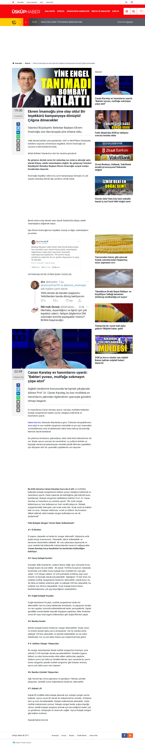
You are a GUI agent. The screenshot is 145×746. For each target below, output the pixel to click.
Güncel (61, 11)
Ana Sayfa (50, 11)
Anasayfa (55, 736)
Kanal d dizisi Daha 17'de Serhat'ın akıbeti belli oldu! (61, 21)
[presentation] (20, 22)
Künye (64, 736)
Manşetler (20, 2)
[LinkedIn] (18, 132)
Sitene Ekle (49, 2)
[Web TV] (126, 2)
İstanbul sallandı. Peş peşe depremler (56, 24)
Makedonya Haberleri (78, 11)
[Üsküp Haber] (26, 11)
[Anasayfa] (13, 2)
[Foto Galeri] (131, 2)
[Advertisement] (72, 43)
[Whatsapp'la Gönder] (18, 136)
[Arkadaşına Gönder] (18, 141)
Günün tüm (125, 22)
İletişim (71, 736)
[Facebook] (18, 124)
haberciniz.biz (34, 422)
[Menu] (127, 11)
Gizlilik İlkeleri (82, 736)
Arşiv (41, 2)
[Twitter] (18, 128)
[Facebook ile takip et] (124, 735)
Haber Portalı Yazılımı (23, 743)
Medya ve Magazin (101, 11)
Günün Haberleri (32, 2)
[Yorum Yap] (18, 149)
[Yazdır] (18, 145)
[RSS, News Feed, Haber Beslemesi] (130, 735)
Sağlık (115, 11)
